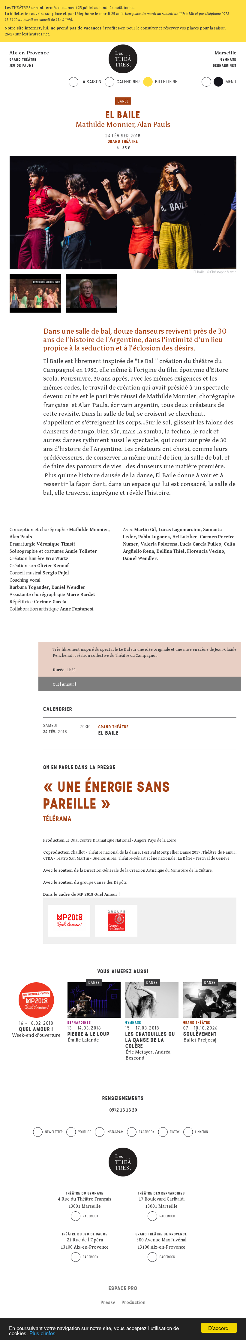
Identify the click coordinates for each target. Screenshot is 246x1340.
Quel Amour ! (64, 684)
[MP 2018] (69, 921)
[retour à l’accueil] (123, 58)
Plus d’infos (42, 1333)
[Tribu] (70, 1047)
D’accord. (219, 1328)
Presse (108, 1302)
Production (134, 1302)
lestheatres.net (35, 34)
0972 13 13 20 (123, 1110)
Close (238, 34)
